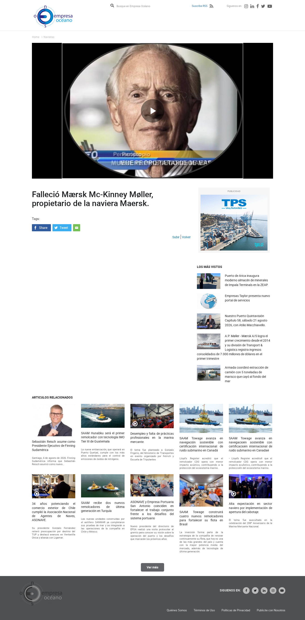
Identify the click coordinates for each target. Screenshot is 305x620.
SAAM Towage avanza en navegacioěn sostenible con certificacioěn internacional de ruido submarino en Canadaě (250, 444)
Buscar (112, 5)
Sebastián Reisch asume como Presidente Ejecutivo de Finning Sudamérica (53, 446)
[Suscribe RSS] (211, 6)
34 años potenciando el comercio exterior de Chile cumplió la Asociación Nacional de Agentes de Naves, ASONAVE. (53, 512)
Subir (176, 237)
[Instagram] (246, 6)
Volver (186, 237)
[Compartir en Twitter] (61, 227)
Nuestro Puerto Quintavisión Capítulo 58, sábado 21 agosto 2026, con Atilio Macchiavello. (246, 320)
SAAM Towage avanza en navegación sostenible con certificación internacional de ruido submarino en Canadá (201, 444)
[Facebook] (257, 6)
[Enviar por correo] (76, 227)
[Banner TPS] (234, 223)
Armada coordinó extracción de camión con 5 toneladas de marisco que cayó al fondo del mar (246, 374)
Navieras (49, 37)
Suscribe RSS (199, 6)
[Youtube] (269, 6)
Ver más (152, 567)
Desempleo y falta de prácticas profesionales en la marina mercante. (152, 438)
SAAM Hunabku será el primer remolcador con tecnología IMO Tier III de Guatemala (102, 437)
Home (35, 37)
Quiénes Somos (177, 610)
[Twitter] (263, 6)
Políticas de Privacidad (235, 610)
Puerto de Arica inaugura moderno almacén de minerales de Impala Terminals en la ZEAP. (246, 280)
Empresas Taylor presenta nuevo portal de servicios (247, 298)
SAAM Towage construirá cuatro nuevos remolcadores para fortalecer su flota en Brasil (201, 518)
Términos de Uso (204, 610)
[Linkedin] (252, 6)
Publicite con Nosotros (271, 610)
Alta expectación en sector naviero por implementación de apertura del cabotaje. (250, 508)
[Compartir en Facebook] (41, 227)
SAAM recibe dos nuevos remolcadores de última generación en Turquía (102, 507)
